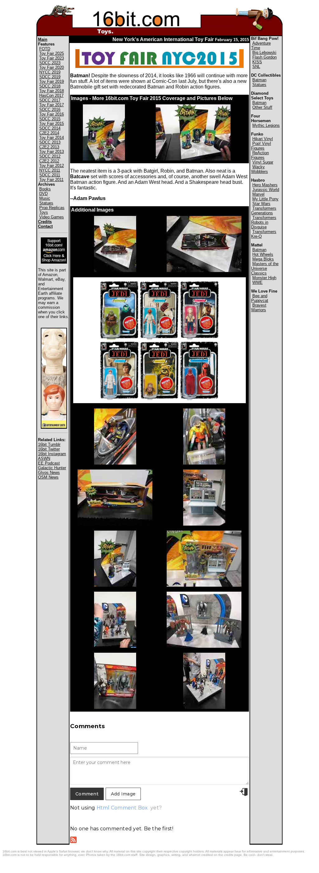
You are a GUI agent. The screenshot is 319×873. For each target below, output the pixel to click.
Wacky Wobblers (259, 169)
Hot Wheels (262, 254)
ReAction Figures (260, 155)
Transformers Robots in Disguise (263, 222)
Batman (259, 80)
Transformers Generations (263, 210)
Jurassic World (265, 189)
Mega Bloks (263, 259)
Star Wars (261, 203)
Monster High (264, 277)
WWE (257, 282)
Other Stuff (262, 107)
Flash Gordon (264, 57)
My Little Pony (265, 199)
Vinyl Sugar (262, 162)
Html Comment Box (122, 808)
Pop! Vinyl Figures (261, 145)
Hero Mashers (265, 185)
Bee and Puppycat (259, 298)
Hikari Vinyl (262, 138)
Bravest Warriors (258, 307)
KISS (257, 62)
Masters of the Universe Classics (265, 268)
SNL (256, 66)
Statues (259, 84)
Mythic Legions (266, 125)
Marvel (258, 194)
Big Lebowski (264, 52)
